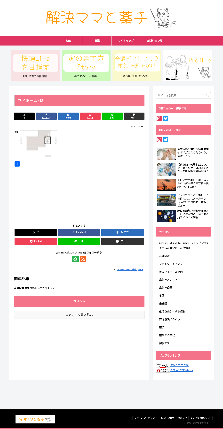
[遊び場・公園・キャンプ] (136, 65)
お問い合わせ (167, 418)
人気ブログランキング (181, 370)
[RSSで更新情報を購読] (83, 259)
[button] (134, 116)
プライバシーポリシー (145, 418)
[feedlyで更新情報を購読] (75, 259)
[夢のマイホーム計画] (86, 65)
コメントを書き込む (79, 314)
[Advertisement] (79, 192)
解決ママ (182, 418)
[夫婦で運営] (187, 65)
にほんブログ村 (179, 365)
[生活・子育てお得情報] (35, 65)
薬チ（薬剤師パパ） (200, 418)
